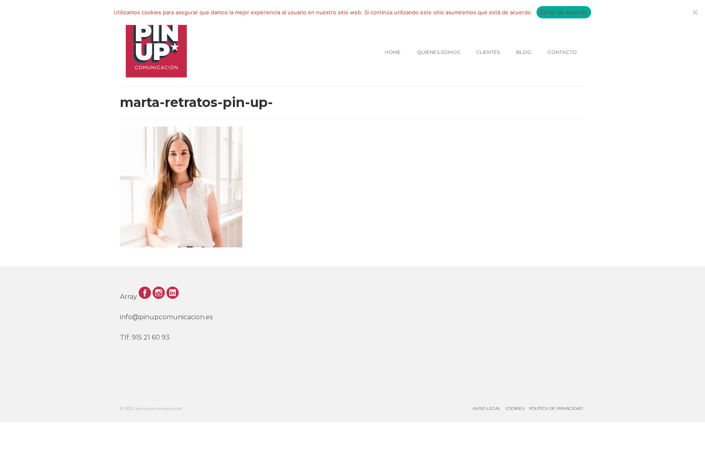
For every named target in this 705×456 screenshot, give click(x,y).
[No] (695, 12)
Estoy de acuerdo (564, 12)
